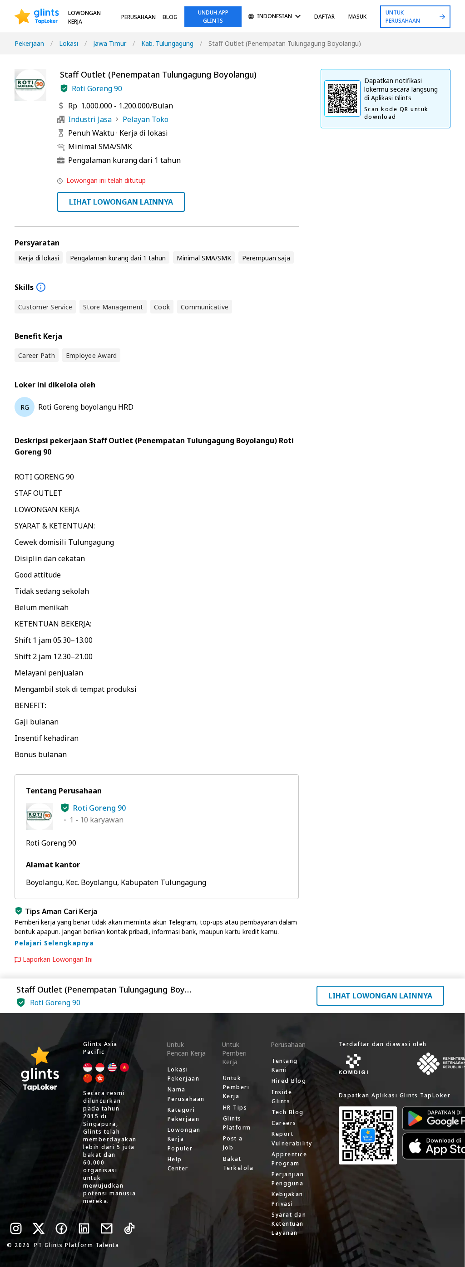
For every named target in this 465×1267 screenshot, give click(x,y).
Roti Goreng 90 (97, 88)
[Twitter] (39, 1228)
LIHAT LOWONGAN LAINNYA (121, 202)
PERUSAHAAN (138, 17)
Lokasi (68, 43)
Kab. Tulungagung (167, 43)
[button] (64, 88)
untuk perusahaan (403, 16)
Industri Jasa (90, 119)
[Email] (107, 1228)
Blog (170, 17)
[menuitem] (274, 17)
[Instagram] (16, 1228)
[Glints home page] (37, 17)
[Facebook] (61, 1228)
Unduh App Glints (213, 16)
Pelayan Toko (145, 119)
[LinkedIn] (84, 1228)
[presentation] (37, 17)
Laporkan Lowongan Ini (58, 959)
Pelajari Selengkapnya (54, 943)
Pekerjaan (29, 43)
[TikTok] (129, 1228)
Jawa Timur (109, 43)
